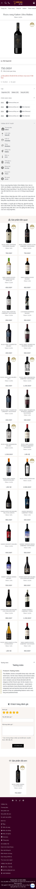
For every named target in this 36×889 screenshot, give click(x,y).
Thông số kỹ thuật (7, 123)
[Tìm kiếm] (5, 3)
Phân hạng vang (6, 98)
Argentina (7, 140)
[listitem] (18, 38)
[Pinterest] (23, 800)
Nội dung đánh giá (7, 724)
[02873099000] (9, 3)
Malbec (7, 151)
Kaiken (7, 129)
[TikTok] (20, 800)
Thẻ (2, 89)
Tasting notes (4, 662)
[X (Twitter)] (16, 800)
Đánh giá (4, 709)
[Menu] (2, 3)
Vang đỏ (7, 135)
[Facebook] (13, 800)
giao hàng (13, 71)
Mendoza (7, 146)
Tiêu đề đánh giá (6, 717)
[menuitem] (5, 92)
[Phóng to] (18, 38)
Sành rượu (14, 885)
